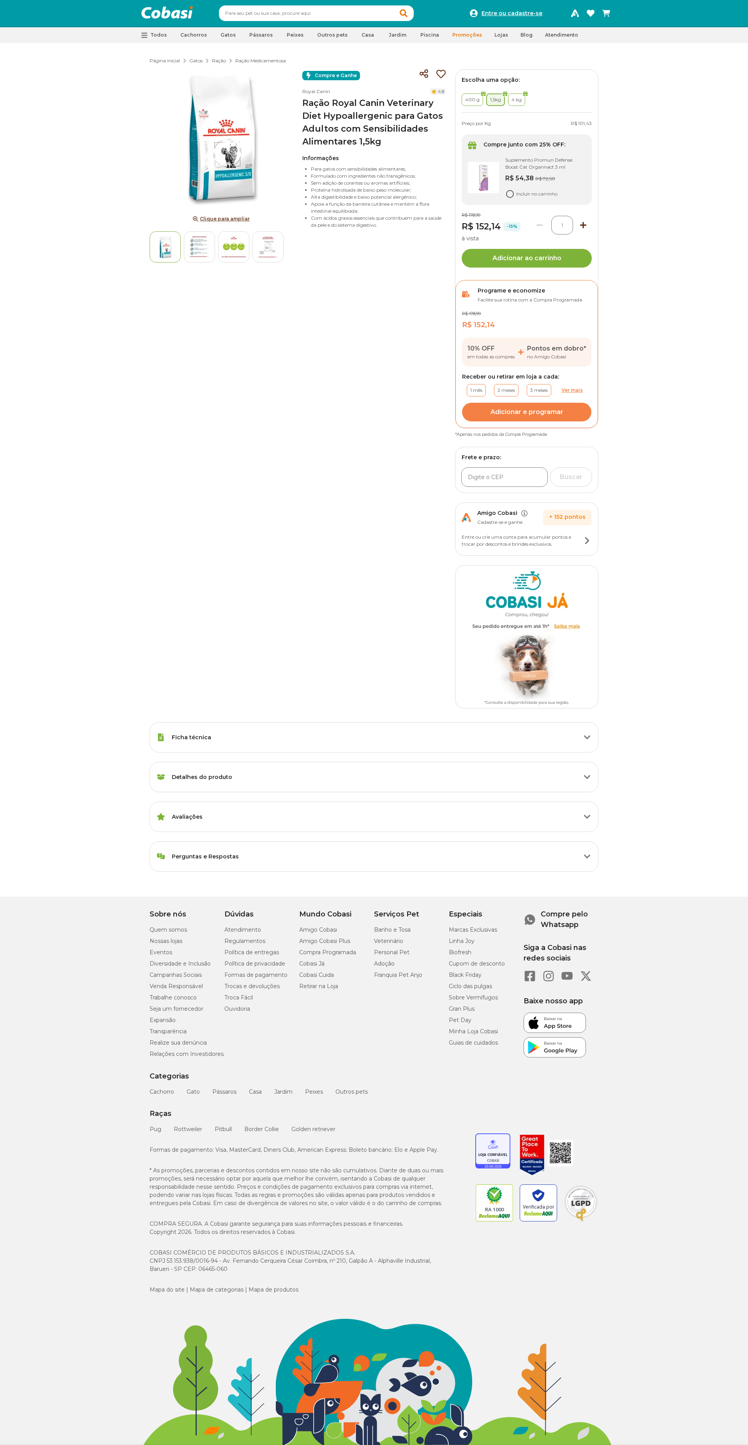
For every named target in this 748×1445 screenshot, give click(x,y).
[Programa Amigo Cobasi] (575, 13)
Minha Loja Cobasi (473, 1031)
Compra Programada (327, 952)
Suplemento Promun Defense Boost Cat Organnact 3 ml (538, 163)
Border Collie (261, 1129)
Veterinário (388, 941)
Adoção (384, 963)
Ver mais (572, 390)
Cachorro (162, 1091)
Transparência (168, 1031)
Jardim (283, 1091)
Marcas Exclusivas (473, 929)
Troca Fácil (238, 997)
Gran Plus (462, 1008)
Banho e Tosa (392, 929)
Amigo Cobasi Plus (324, 941)
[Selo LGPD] (580, 1221)
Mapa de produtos (273, 1289)
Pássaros (224, 1091)
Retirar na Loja (318, 986)
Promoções (467, 35)
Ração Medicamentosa (260, 60)
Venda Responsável (176, 986)
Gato (193, 1091)
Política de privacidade (254, 963)
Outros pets (351, 1091)
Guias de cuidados (473, 1042)
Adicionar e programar (526, 412)
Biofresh (460, 952)
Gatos (196, 60)
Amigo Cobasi (318, 929)
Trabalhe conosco (173, 997)
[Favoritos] (590, 13)
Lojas (501, 35)
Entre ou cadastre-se (512, 13)
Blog (526, 35)
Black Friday (465, 974)
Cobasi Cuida (316, 974)
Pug (155, 1129)
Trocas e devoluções (252, 986)
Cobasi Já (312, 963)
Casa (255, 1091)
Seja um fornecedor (176, 1008)
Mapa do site (167, 1289)
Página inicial (165, 60)
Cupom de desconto (477, 963)
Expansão (163, 1020)
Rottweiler (188, 1129)
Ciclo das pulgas (470, 986)
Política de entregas (251, 952)
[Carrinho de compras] (606, 13)
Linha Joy (462, 941)
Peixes (314, 1091)
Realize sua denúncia (178, 1042)
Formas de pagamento (256, 974)
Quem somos (168, 929)
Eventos (161, 952)
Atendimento (561, 35)
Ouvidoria (237, 1008)
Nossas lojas (166, 941)
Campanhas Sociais (176, 974)
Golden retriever (313, 1129)
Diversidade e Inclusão (180, 963)
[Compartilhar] (424, 74)
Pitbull (223, 1129)
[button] (403, 13)
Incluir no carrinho (536, 194)
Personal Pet (391, 952)
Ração (219, 60)
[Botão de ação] (587, 540)
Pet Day (460, 1020)
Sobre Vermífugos (473, 997)
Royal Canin (316, 91)
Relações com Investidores (187, 1053)
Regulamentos (244, 941)
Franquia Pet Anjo (398, 974)
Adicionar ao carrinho (526, 258)
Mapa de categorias (216, 1289)
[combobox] (316, 13)
